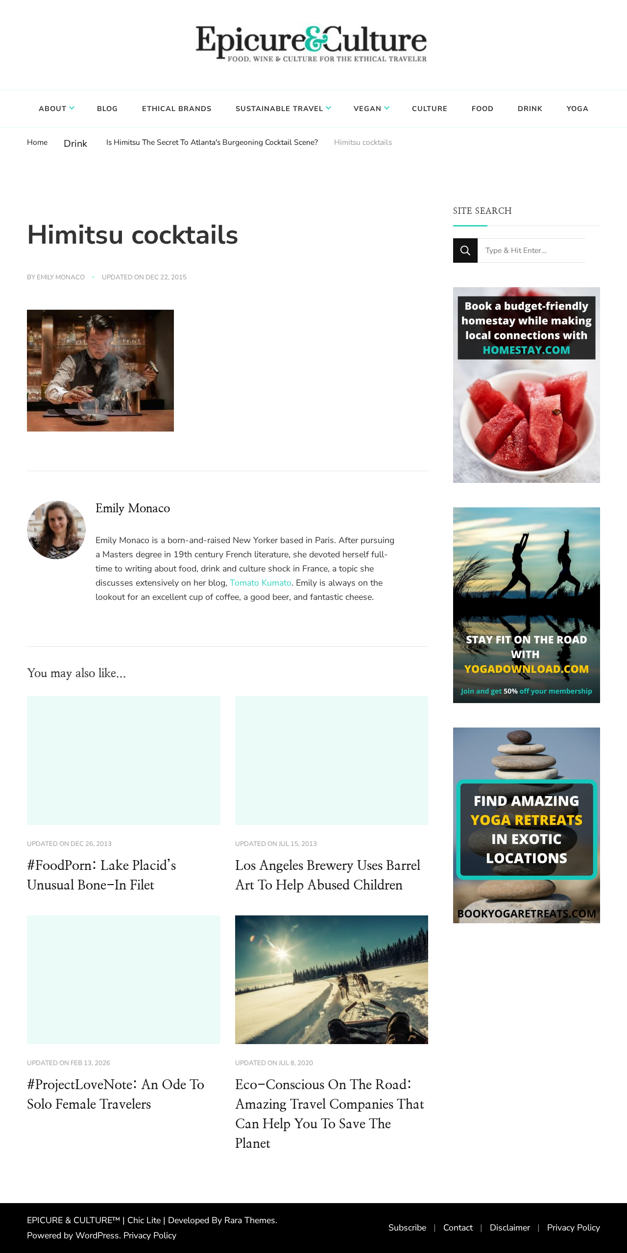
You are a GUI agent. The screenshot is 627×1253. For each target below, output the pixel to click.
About (53, 109)
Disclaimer (510, 1227)
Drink (530, 109)
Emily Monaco (61, 277)
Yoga (578, 109)
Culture (430, 109)
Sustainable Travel (279, 109)
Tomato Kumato (260, 583)
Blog (107, 109)
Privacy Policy (149, 1235)
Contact (458, 1227)
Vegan (368, 109)
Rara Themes (249, 1220)
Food (483, 109)
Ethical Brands (177, 109)
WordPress (97, 1235)
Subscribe (407, 1227)
